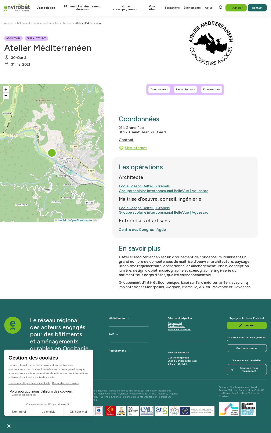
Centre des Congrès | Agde (142, 229)
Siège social (175, 323)
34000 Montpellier (179, 329)
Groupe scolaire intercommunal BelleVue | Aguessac (163, 190)
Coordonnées (159, 89)
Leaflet (61, 220)
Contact (126, 139)
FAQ (111, 334)
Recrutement (117, 350)
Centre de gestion (178, 357)
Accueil (8, 23)
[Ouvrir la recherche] (221, 7)
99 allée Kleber (176, 326)
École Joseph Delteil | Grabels (144, 186)
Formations (172, 7)
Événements (192, 7)
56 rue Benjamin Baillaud (182, 360)
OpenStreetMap (79, 220)
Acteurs (66, 23)
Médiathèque (117, 318)
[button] (52, 153)
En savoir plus (211, 89)
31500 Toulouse (177, 363)
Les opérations (185, 89)
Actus (209, 7)
